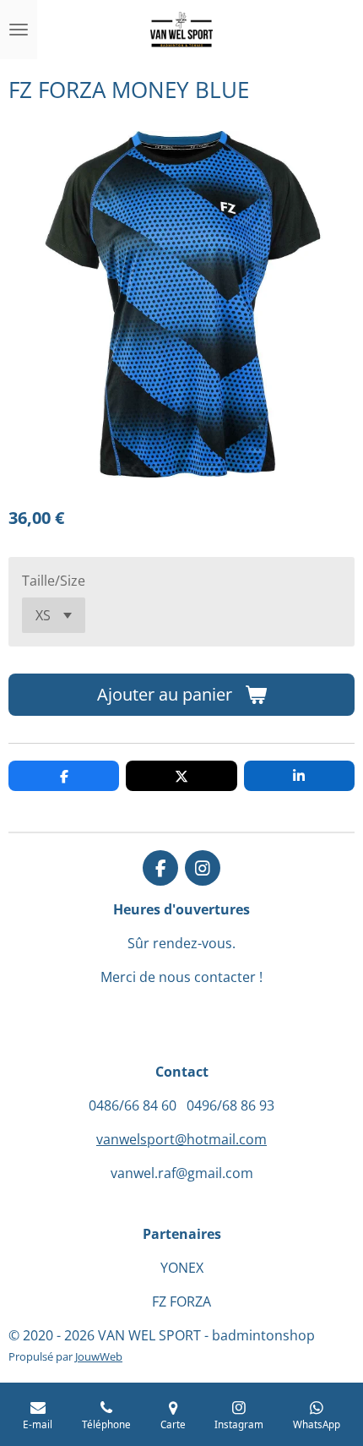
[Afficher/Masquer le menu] (18, 29)
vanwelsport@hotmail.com (181, 1139)
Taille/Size (53, 580)
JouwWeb (98, 1356)
